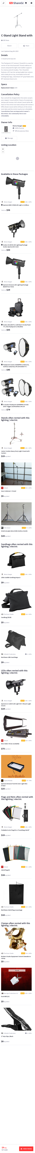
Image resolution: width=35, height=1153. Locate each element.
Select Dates (27, 1149)
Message (10, 138)
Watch (9, 46)
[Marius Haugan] (6, 130)
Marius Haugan (17, 126)
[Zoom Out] (3, 151)
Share (27, 46)
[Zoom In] (3, 149)
